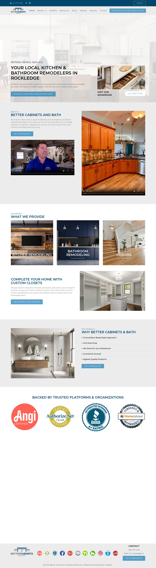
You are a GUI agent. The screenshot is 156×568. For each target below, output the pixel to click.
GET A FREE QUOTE (22, 134)
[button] (119, 87)
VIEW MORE (32, 261)
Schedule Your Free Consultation (127, 11)
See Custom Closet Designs (27, 302)
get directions (135, 94)
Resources (64, 11)
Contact (103, 11)
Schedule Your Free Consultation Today (33, 94)
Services (40, 11)
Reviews (93, 11)
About (74, 11)
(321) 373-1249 (17, 3)
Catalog (140, 3)
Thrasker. (109, 565)
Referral (83, 11)
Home (32, 11)
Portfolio (53, 11)
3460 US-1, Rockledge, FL (134, 553)
